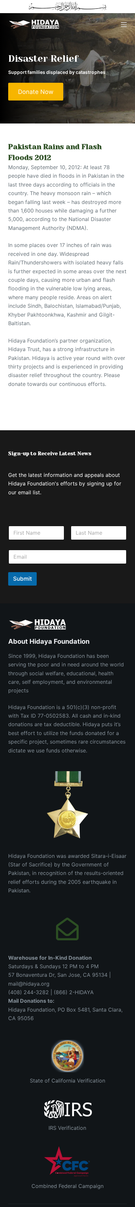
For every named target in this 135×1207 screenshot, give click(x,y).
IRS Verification (67, 1128)
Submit (22, 578)
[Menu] (124, 25)
